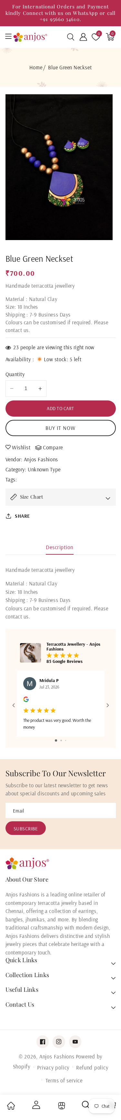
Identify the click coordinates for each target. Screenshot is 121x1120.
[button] (70, 37)
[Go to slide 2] (61, 740)
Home (35, 67)
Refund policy (92, 1067)
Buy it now (60, 427)
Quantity (15, 374)
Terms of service (64, 1080)
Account (35, 1105)
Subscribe (26, 829)
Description (60, 547)
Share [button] (22, 516)
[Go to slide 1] (56, 740)
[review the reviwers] (26, 700)
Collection (61, 1106)
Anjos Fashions (41, 459)
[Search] (86, 1107)
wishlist (21, 447)
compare (53, 447)
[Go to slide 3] (65, 740)
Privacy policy (53, 1067)
